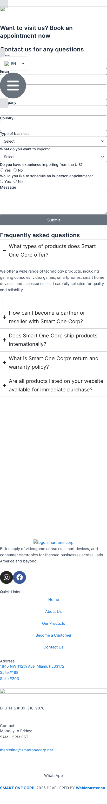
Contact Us (53, 647)
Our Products (53, 623)
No (20, 170)
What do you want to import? (25, 149)
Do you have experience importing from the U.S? (41, 164)
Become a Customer (53, 635)
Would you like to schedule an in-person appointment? (46, 176)
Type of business (15, 133)
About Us (53, 611)
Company (8, 102)
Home (53, 599)
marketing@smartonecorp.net (26, 750)
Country (7, 118)
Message (8, 187)
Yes (7, 170)
